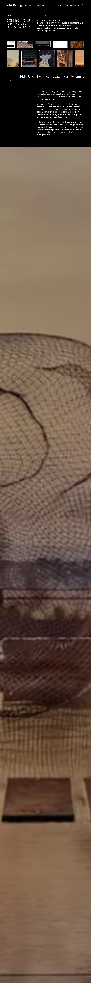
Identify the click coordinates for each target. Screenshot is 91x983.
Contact (77, 5)
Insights (52, 5)
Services (45, 5)
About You (69, 5)
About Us (60, 5)
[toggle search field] (83, 4)
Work (39, 5)
